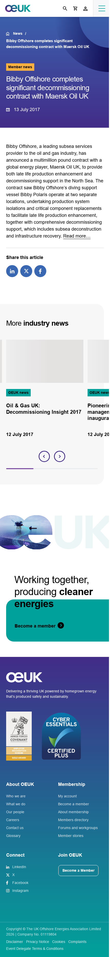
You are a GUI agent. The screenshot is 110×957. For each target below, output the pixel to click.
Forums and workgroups (78, 828)
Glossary (13, 836)
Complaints (77, 942)
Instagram (20, 891)
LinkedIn (19, 867)
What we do (15, 804)
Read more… (77, 236)
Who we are (16, 796)
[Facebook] (40, 270)
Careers (12, 820)
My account (67, 796)
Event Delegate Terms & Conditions (34, 949)
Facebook (20, 883)
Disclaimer (14, 942)
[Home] (9, 33)
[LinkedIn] (12, 270)
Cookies (58, 942)
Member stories (70, 836)
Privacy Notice (37, 942)
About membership (73, 812)
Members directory (73, 820)
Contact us (15, 828)
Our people (15, 812)
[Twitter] (26, 270)
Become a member (73, 804)
